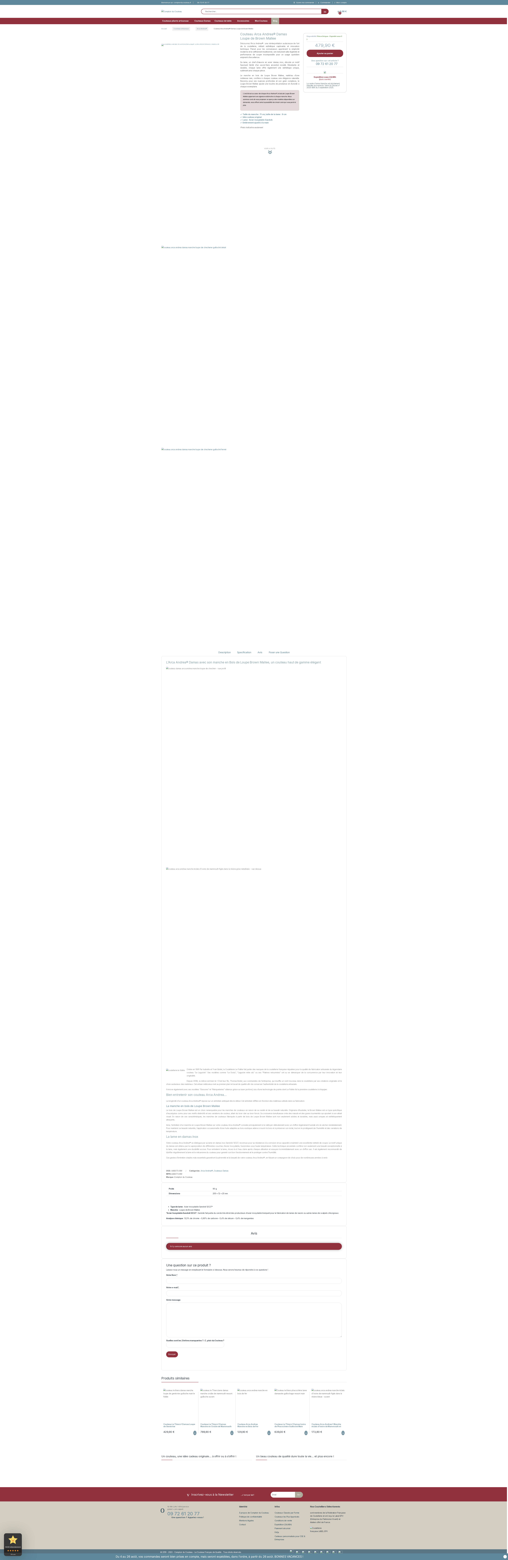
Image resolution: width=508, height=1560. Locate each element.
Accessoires (243, 21)
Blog (275, 21)
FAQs (277, 1532)
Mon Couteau (261, 21)
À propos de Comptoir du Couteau (254, 1513)
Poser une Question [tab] (279, 652)
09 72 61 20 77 (203, 2)
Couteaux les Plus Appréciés (287, 1517)
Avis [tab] (260, 652)
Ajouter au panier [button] (193, 1433)
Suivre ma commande (305, 2)
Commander (325, 2)
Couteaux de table (223, 21)
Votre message (173, 1300)
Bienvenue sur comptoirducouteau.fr (176, 2)
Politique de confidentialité (250, 1517)
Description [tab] (224, 652)
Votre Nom (171, 1275)
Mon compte (341, 2)
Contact (242, 1524)
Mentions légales (246, 1520)
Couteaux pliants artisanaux (175, 21)
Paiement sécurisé (282, 1528)
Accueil (164, 29)
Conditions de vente (283, 1520)
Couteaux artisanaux (181, 29)
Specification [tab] (244, 652)
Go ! (299, 1495)
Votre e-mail (172, 1287)
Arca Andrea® (202, 29)
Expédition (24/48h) (283, 1524)
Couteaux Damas (202, 21)
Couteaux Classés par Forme (287, 1513)
